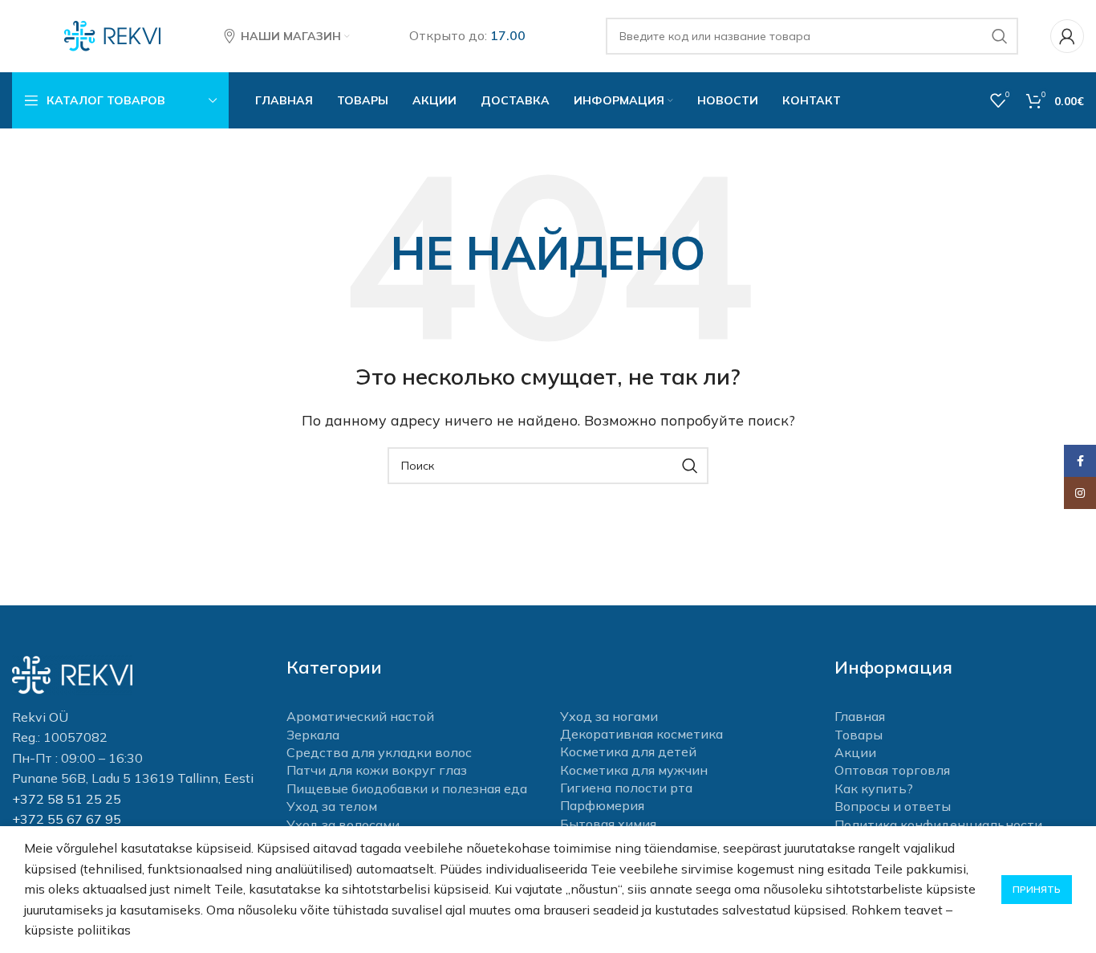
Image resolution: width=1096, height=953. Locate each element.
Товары (858, 735)
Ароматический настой (360, 716)
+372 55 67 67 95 (66, 819)
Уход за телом (331, 806)
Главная (859, 716)
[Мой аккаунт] (1067, 36)
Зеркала (312, 735)
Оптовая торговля (892, 770)
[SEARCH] (999, 36)
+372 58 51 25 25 (66, 799)
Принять (1037, 889)
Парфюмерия (602, 805)
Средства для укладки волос (379, 752)
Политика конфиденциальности (938, 825)
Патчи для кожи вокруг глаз (376, 770)
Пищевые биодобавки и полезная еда (406, 788)
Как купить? (873, 788)
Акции (855, 752)
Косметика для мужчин (634, 770)
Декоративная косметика (641, 734)
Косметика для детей (628, 751)
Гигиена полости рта (626, 788)
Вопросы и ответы (892, 806)
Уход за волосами (343, 825)
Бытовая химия (608, 824)
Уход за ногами (609, 716)
